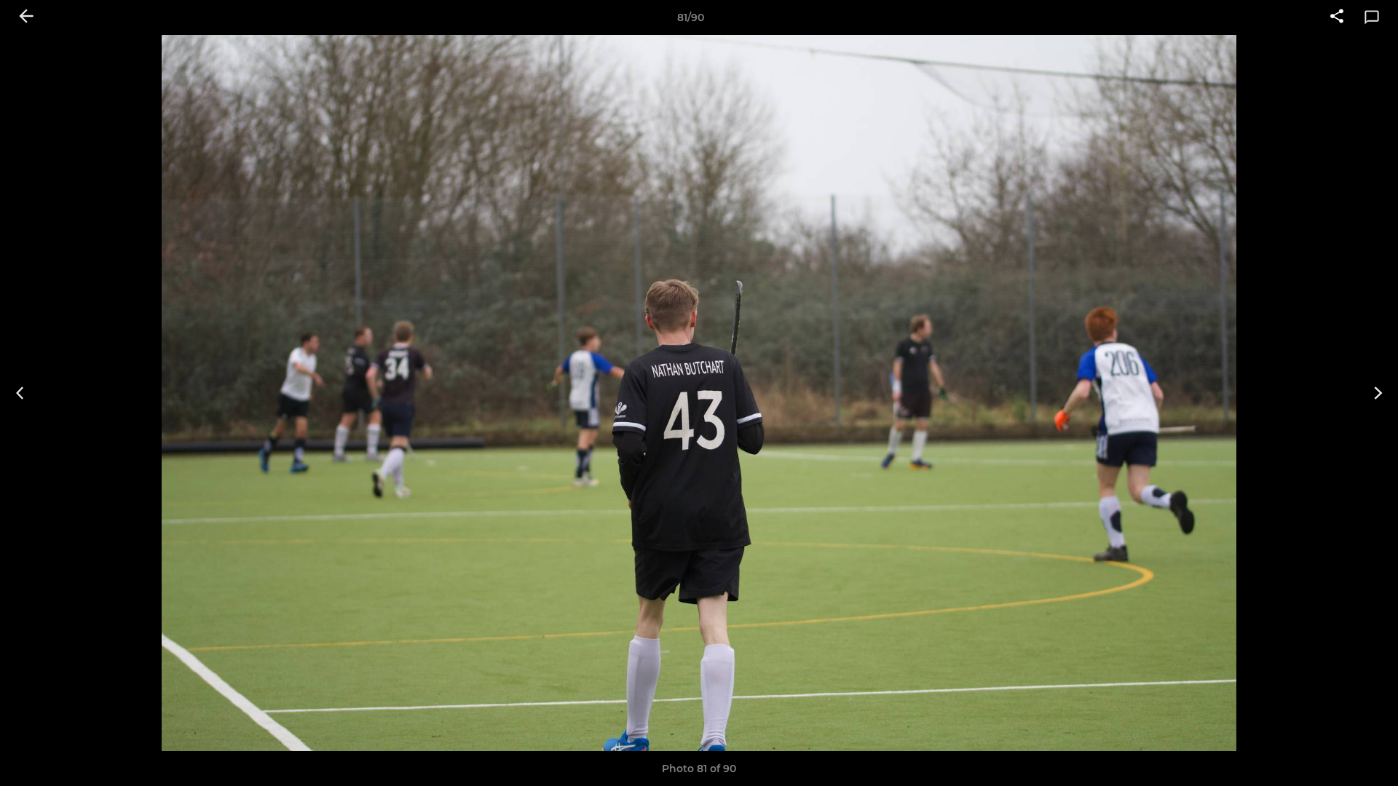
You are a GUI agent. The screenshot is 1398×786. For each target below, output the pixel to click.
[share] (1337, 17)
